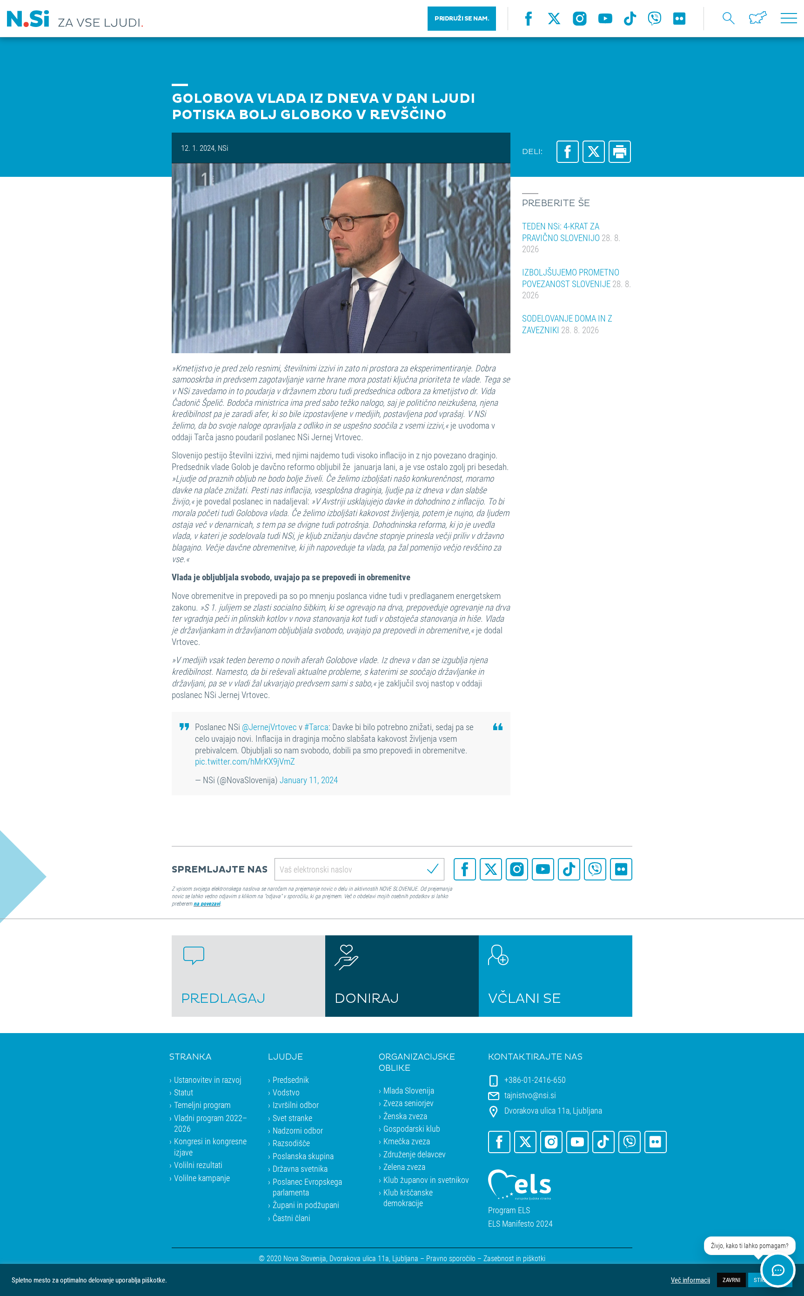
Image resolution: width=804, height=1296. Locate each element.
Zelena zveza (404, 1166)
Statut (183, 1092)
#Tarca (316, 726)
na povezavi (207, 903)
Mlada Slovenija (408, 1090)
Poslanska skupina (303, 1156)
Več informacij (690, 1280)
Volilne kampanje (202, 1177)
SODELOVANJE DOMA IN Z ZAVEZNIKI (567, 324)
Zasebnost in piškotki (514, 1258)
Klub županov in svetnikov (426, 1179)
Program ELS (509, 1210)
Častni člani (291, 1217)
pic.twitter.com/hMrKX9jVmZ (245, 761)
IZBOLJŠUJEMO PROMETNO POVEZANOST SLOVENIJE (576, 283)
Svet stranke (292, 1117)
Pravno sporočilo (451, 1258)
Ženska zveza (405, 1115)
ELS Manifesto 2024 (520, 1223)
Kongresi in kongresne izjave (210, 1146)
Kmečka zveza (406, 1141)
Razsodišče (291, 1142)
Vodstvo (286, 1092)
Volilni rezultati (198, 1164)
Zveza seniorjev (408, 1102)
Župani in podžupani (306, 1204)
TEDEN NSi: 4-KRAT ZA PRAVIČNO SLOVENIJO (571, 237)
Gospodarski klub (411, 1128)
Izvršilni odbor (296, 1104)
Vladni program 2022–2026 (210, 1123)
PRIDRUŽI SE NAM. (462, 18)
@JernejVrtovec (269, 726)
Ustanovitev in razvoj (207, 1079)
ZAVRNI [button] (731, 1280)
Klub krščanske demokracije (408, 1198)
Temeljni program (202, 1104)
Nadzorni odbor (298, 1130)
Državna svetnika (300, 1168)
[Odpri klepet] (778, 1270)
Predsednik (291, 1079)
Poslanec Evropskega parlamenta (307, 1187)
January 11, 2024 (309, 780)
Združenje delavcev (414, 1154)
